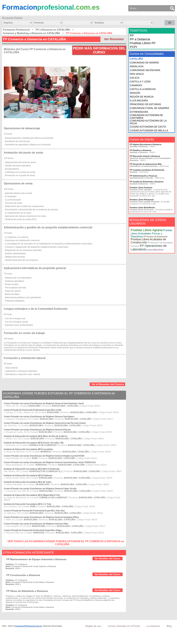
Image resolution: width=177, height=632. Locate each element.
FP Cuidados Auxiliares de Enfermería (147, 170)
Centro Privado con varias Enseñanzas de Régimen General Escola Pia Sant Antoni (45, 423)
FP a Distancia (140, 39)
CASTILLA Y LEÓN (140, 81)
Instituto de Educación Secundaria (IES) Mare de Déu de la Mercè (35, 436)
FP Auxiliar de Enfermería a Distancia (146, 182)
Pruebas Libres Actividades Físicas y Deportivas (151, 233)
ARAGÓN (135, 93)
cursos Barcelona (155, 250)
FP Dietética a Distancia (140, 150)
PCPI (133, 47)
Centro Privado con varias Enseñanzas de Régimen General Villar (36, 524)
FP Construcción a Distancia (23, 575)
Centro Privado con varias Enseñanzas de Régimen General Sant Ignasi (39, 416)
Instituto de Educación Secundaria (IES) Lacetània (28, 449)
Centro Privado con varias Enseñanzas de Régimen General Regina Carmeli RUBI (44, 456)
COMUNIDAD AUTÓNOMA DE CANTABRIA (146, 116)
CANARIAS (136, 85)
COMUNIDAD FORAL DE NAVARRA (149, 108)
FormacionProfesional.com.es (28, 626)
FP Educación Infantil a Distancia (145, 156)
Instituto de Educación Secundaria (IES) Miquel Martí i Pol (32, 495)
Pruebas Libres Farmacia (141, 187)
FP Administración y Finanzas (143, 176)
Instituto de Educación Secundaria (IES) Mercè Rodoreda (31, 469)
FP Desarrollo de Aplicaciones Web (146, 164)
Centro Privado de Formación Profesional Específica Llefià (32, 410)
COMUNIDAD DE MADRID (144, 62)
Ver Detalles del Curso (107, 558)
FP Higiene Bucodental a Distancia (145, 144)
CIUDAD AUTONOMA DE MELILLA (149, 130)
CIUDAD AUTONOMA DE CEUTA (148, 126)
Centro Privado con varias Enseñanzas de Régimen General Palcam (37, 429)
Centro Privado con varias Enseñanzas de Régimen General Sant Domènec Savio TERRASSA (50, 462)
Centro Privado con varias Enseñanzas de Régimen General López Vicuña (40, 488)
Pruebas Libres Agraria (146, 230)
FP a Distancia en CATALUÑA (53, 29)
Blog (169, 626)
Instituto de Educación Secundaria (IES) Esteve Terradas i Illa (34, 443)
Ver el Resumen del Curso (107, 384)
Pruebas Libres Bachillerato (142, 207)
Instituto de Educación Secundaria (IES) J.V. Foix (27, 504)
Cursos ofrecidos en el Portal (124, 626)
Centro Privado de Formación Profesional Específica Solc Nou (34, 510)
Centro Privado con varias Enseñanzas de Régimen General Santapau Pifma (41, 517)
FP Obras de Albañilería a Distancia (27, 591)
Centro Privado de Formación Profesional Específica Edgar (33, 530)
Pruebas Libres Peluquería (142, 200)
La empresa (153, 626)
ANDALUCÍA (136, 66)
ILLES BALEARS (139, 100)
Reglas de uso (93, 626)
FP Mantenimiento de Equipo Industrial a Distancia (36, 559)
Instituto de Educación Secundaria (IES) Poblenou (28, 475)
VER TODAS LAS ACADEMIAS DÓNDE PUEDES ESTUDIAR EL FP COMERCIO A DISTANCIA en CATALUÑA (65, 543)
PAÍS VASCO (137, 74)
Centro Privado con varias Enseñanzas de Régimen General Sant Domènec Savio (44, 403)
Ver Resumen (114, 39)
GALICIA (134, 77)
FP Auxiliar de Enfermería (155, 236)
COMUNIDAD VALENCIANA (145, 70)
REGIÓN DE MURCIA (141, 96)
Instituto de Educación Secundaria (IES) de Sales (28, 482)
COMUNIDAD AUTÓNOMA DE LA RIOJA (148, 122)
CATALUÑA (136, 58)
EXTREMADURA (139, 111)
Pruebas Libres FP (143, 43)
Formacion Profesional (16, 29)
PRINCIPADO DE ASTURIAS (145, 104)
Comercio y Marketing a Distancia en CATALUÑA (31, 33)
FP (132, 35)
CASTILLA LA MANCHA (143, 89)
